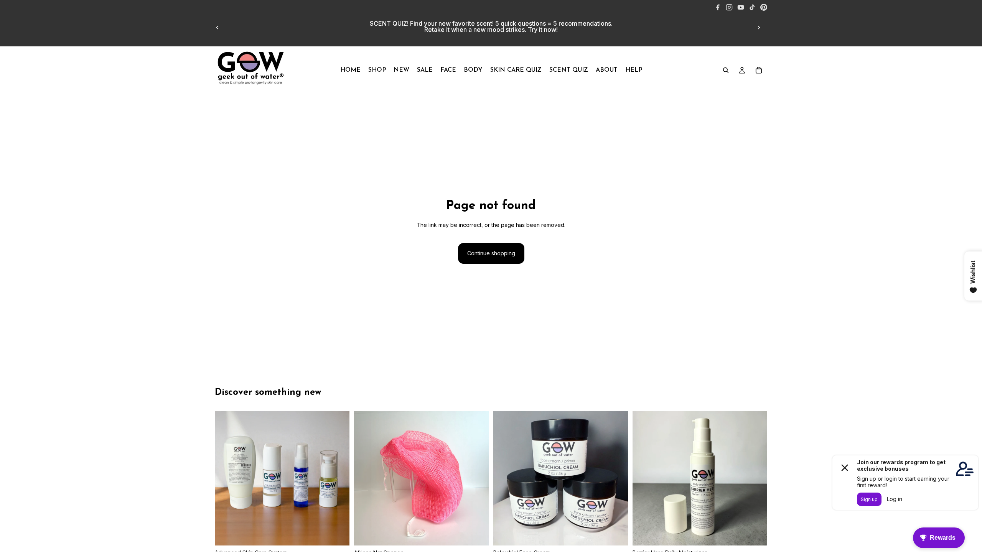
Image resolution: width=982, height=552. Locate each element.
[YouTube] (740, 7)
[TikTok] (752, 7)
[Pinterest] (763, 7)
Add (761, 533)
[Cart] (758, 70)
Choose (483, 533)
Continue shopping (491, 253)
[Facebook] (717, 7)
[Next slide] (758, 27)
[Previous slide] (217, 27)
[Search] (725, 70)
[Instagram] (729, 7)
